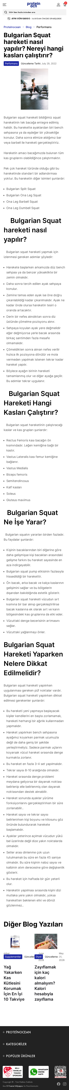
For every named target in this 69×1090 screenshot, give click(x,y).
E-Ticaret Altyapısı (15, 1086)
